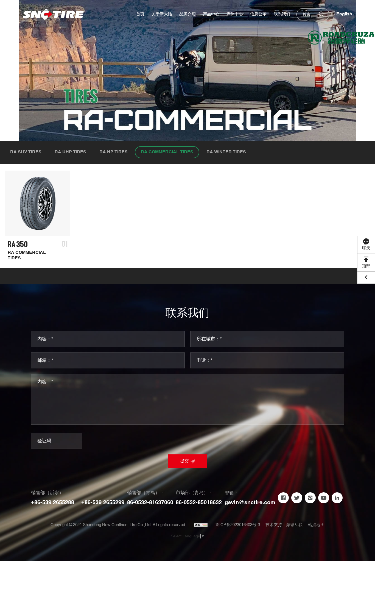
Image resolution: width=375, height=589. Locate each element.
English (344, 14)
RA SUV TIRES (25, 152)
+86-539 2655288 (52, 502)
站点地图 (316, 524)
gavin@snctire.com (250, 502)
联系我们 (282, 14)
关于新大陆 (162, 14)
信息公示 (258, 14)
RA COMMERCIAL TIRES (167, 152)
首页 (140, 14)
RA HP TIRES (113, 152)
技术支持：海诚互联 (284, 524)
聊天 (366, 248)
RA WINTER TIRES (226, 152)
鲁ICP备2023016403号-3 (237, 524)
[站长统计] (201, 525)
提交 (184, 461)
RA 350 (18, 244)
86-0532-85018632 (199, 502)
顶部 (366, 266)
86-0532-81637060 (150, 502)
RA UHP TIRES (70, 152)
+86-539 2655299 (102, 502)
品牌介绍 (187, 14)
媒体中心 (234, 14)
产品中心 (211, 14)
